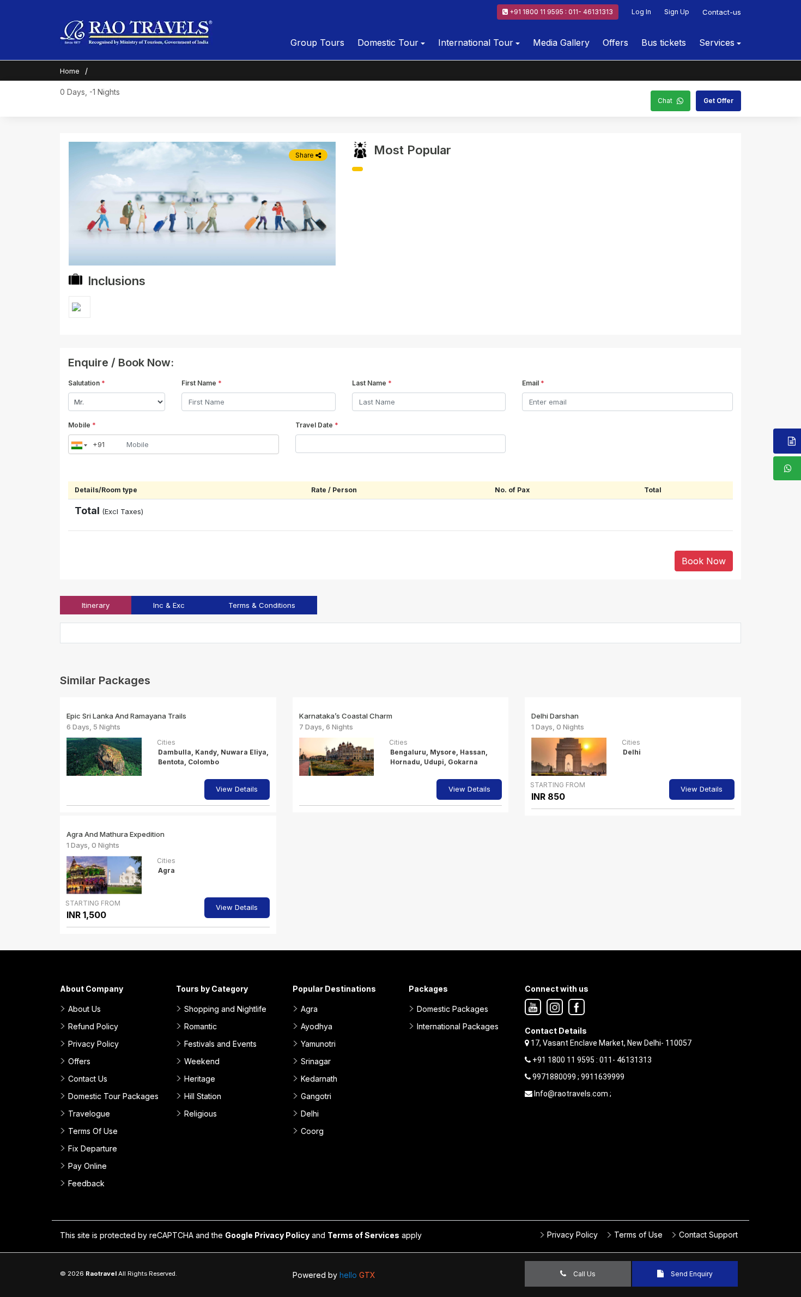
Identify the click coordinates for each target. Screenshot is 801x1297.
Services (717, 42)
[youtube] (533, 1007)
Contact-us (721, 12)
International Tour (475, 42)
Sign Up (676, 12)
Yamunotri (318, 1043)
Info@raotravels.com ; (571, 1093)
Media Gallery (561, 42)
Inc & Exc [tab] (169, 605)
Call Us (584, 1274)
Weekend (202, 1061)
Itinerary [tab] (96, 605)
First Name (201, 383)
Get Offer (718, 100)
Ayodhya (316, 1026)
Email (533, 383)
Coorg (312, 1131)
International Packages (458, 1026)
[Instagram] (555, 1007)
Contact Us (87, 1078)
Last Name (372, 383)
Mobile (82, 425)
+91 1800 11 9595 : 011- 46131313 (560, 12)
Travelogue (89, 1113)
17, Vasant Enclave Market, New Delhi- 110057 (610, 1043)
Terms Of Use (93, 1131)
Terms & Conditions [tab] (261, 605)
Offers (615, 42)
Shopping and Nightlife (225, 1009)
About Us (84, 1009)
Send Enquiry (691, 1274)
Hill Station (202, 1096)
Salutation (86, 383)
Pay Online (87, 1166)
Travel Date (316, 425)
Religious (200, 1113)
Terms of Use (638, 1234)
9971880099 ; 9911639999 (577, 1076)
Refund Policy (93, 1026)
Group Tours (317, 42)
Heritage (199, 1078)
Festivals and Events (220, 1043)
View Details (237, 789)
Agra (309, 1009)
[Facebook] (576, 1007)
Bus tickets (663, 42)
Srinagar (316, 1061)
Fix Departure (92, 1148)
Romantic (200, 1026)
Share (305, 155)
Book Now (704, 561)
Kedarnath (319, 1078)
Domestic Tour (387, 42)
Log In (641, 12)
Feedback (86, 1183)
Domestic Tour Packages (113, 1096)
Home (70, 71)
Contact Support (708, 1234)
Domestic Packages (452, 1009)
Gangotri (316, 1096)
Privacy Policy (93, 1043)
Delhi (310, 1113)
